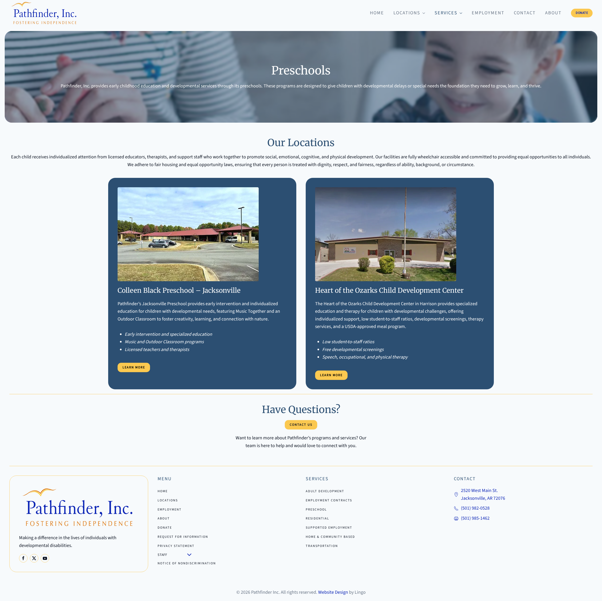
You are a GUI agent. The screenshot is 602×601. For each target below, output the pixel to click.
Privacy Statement (176, 546)
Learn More (134, 367)
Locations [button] (406, 13)
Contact (525, 13)
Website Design (333, 592)
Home (377, 13)
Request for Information (183, 537)
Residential (317, 518)
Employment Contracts (329, 500)
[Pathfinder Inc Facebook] (23, 558)
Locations (168, 500)
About (553, 13)
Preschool (316, 509)
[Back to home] (44, 13)
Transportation (322, 546)
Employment (488, 13)
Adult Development (325, 491)
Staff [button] (162, 554)
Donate (582, 13)
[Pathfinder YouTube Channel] (45, 558)
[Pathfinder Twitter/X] (34, 558)
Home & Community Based (330, 537)
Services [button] (446, 13)
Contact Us (301, 424)
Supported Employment (329, 527)
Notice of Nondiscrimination (187, 563)
